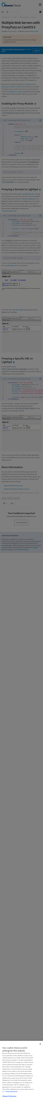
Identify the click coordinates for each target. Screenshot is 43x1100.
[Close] (40, 1044)
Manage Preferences (9, 1096)
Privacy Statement (11, 1092)
